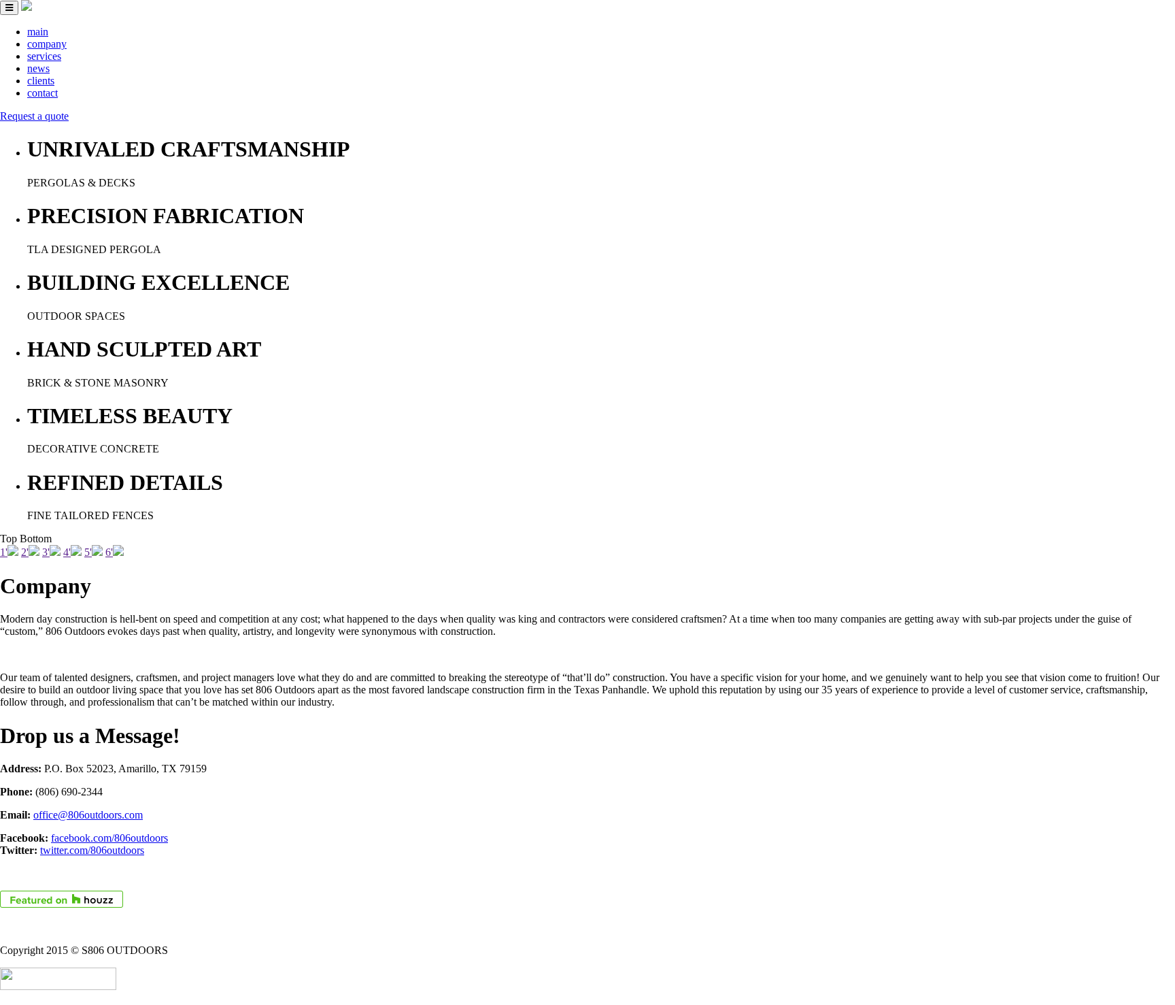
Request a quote (34, 116)
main (37, 31)
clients (40, 80)
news (38, 68)
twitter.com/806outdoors (92, 850)
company (47, 44)
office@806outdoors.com (88, 815)
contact (42, 93)
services (44, 56)
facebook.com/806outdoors (109, 838)
